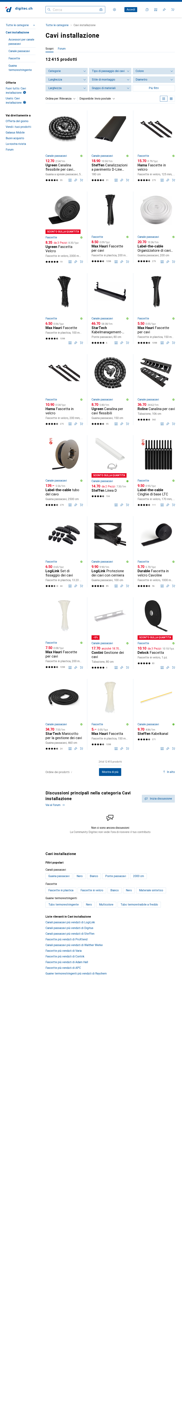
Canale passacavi (19, 51)
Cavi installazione (17, 32)
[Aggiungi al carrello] (81, 180)
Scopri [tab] (49, 48)
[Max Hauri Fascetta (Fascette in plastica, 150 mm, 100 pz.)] (110, 714)
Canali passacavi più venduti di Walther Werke (74, 945)
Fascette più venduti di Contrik (65, 956)
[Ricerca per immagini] (101, 9)
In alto (171, 772)
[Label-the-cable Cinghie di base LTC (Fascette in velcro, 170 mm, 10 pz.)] (156, 471)
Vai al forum (53, 805)
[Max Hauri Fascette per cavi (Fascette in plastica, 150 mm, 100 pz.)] (156, 308)
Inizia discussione (161, 798)
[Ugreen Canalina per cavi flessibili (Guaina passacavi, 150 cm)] (110, 389)
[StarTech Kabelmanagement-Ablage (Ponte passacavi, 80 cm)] (110, 308)
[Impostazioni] (114, 9)
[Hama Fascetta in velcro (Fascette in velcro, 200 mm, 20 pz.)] (64, 389)
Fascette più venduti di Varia (64, 950)
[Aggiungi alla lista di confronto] (70, 180)
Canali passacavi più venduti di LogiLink (70, 922)
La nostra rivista (16, 144)
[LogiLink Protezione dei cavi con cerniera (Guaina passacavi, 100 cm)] (110, 552)
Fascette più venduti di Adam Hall (67, 962)
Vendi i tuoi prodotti (18, 127)
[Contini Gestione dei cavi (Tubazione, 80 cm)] (110, 633)
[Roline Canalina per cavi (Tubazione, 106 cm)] (156, 389)
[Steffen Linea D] (110, 471)
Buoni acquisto (15, 138)
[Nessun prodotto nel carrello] (173, 9)
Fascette (14, 58)
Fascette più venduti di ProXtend (66, 939)
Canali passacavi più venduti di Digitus (69, 928)
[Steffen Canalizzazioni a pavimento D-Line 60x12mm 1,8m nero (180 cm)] (110, 146)
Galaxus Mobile (15, 132)
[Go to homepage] (19, 9)
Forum (10, 149)
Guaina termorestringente (20, 68)
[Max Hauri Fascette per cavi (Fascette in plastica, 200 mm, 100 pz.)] (110, 227)
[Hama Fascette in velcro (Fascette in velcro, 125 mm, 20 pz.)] (156, 146)
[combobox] (66, 98)
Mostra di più (110, 772)
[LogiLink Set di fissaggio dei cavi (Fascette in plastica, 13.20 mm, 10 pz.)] (64, 552)
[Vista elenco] (171, 99)
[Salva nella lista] (76, 180)
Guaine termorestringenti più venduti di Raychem (76, 973)
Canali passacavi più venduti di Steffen (70, 933)
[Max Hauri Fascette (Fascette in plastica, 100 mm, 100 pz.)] (64, 308)
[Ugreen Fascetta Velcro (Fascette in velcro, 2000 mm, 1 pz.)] (64, 227)
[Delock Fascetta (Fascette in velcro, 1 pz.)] (156, 633)
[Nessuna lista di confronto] (156, 9)
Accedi (131, 9)
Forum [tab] (62, 48)
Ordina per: (52, 98)
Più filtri (154, 88)
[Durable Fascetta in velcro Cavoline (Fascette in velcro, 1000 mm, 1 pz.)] (156, 552)
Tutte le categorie (17, 25)
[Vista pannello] (163, 99)
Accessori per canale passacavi (21, 42)
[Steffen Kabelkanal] (156, 714)
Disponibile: (86, 98)
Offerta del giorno (17, 121)
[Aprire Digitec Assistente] (147, 9)
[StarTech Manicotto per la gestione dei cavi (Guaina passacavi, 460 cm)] (64, 714)
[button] (81, 155)
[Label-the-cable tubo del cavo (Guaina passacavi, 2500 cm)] (64, 471)
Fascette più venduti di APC (63, 968)
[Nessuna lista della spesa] (164, 9)
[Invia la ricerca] (49, 9)
